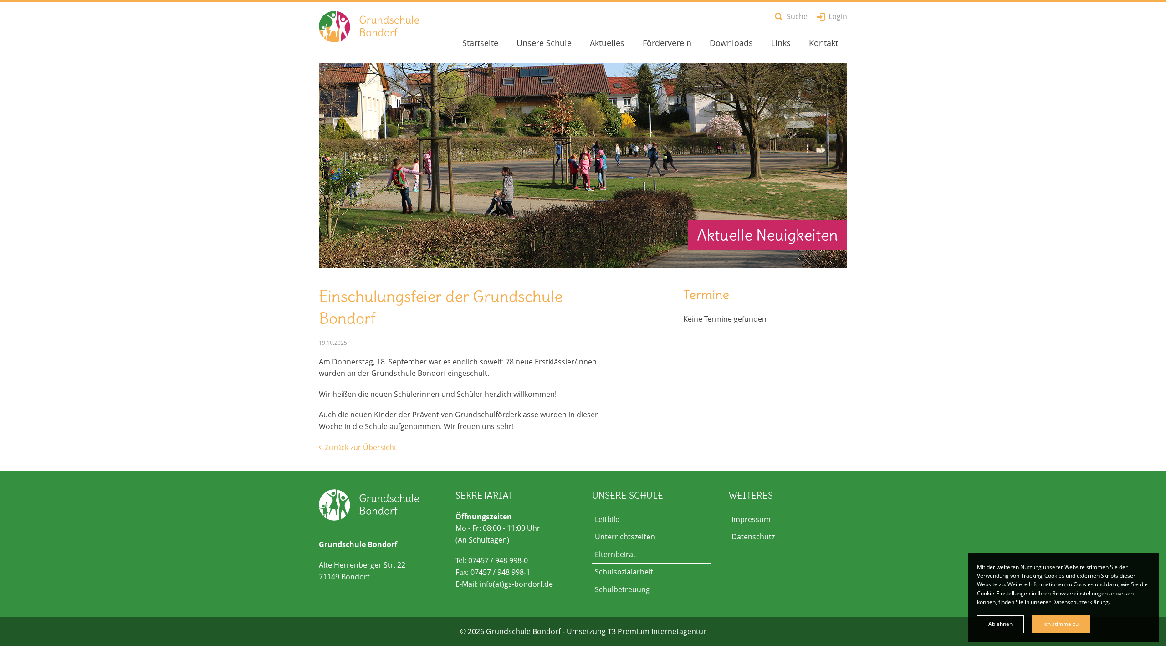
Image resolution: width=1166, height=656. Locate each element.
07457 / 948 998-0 (498, 560)
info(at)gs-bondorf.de (516, 584)
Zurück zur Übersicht (360, 447)
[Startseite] (364, 26)
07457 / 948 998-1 (500, 572)
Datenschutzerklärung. (1081, 602)
